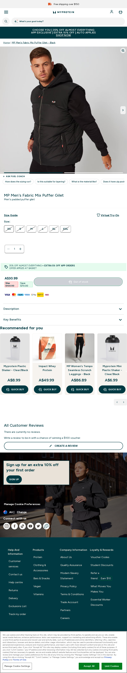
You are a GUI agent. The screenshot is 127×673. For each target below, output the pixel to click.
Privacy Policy (68, 586)
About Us (66, 557)
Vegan (37, 586)
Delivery (13, 598)
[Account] (112, 12)
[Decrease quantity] (8, 249)
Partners (65, 610)
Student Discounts (102, 565)
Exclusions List (17, 606)
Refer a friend (101, 576)
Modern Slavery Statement (69, 576)
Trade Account (69, 602)
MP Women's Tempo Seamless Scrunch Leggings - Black (80, 370)
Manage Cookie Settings (17, 666)
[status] (14, 249)
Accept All (89, 666)
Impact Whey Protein (47, 368)
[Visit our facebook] (14, 526)
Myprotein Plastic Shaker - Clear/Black (15, 368)
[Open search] (6, 21)
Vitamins (38, 594)
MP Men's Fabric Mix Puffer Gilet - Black (33, 42)
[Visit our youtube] (30, 526)
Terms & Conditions (72, 594)
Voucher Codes (100, 557)
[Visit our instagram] (6, 526)
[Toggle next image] (123, 110)
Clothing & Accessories (40, 568)
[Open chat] (46, 526)
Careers (65, 618)
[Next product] (123, 402)
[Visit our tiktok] (22, 526)
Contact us (15, 574)
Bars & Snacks (41, 578)
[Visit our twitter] (38, 526)
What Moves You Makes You (101, 589)
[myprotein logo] (63, 12)
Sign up (14, 479)
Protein (37, 557)
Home (6, 42)
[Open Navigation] (6, 12)
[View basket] (121, 12)
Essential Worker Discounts (100, 602)
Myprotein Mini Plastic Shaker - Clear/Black (112, 370)
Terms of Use (19, 660)
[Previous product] (117, 402)
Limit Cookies (112, 666)
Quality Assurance (71, 565)
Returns (13, 590)
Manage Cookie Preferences (22, 504)
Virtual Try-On (110, 215)
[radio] (9, 229)
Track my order (17, 614)
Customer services (15, 564)
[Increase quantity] (20, 249)
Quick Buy (17, 389)
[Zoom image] (123, 50)
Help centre (16, 582)
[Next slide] (126, 371)
